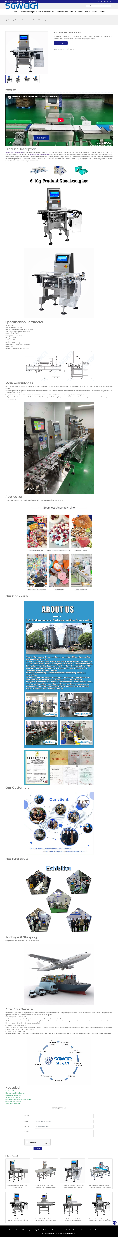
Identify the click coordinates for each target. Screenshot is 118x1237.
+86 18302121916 (32, 1)
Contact (102, 12)
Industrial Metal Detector (13, 1095)
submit (37, 1148)
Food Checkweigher (41, 20)
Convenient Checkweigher (13, 1101)
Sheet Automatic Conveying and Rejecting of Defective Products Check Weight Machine (100, 1220)
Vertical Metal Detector (12, 1097)
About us (94, 12)
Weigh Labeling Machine (12, 1103)
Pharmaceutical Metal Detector (15, 1093)
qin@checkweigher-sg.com (16, 1)
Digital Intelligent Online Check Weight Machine (17, 1186)
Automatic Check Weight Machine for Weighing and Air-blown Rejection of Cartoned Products (18, 1220)
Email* (26, 1116)
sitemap (106, 1230)
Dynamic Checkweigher (27, 12)
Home (15, 12)
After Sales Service (76, 12)
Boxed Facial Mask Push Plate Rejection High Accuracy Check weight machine (45, 1220)
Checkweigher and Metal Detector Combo (18, 1099)
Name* (26, 1121)
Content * (27, 1132)
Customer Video (62, 12)
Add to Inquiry (61, 43)
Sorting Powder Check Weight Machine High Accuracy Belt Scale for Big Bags (45, 1186)
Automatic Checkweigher (65, 49)
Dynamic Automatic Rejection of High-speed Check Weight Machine (73, 1186)
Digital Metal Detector (46, 12)
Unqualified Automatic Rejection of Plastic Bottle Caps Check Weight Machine (100, 1186)
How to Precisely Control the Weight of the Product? (72, 1220)
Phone (26, 1126)
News (86, 12)
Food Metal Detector (12, 1091)
